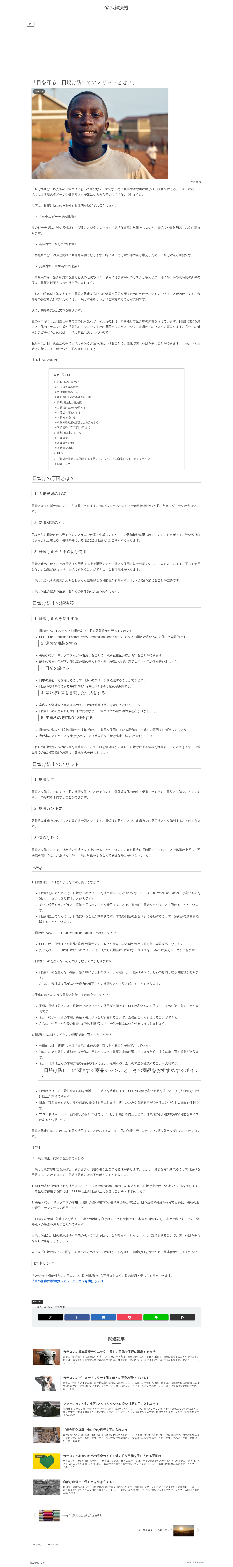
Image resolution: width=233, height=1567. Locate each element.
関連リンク (63, 464)
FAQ (60, 453)
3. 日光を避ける (66, 417)
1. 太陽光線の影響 (67, 387)
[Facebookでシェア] (77, 1317)
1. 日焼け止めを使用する (71, 407)
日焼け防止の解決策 (69, 402)
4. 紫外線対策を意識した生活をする (77, 422)
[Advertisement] (116, 53)
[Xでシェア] (50, 1317)
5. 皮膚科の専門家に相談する (74, 427)
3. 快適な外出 (65, 447)
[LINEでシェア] (156, 1317)
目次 (57, 374)
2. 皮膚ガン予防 (66, 442)
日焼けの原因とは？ (69, 381)
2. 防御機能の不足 (67, 392)
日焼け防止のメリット (70, 432)
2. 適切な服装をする (69, 412)
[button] (182, 1317)
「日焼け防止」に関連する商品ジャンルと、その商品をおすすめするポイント (105, 458)
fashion (38, 1301)
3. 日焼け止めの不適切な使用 (74, 397)
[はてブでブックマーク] (103, 1317)
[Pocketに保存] (129, 1317)
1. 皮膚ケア (63, 438)
